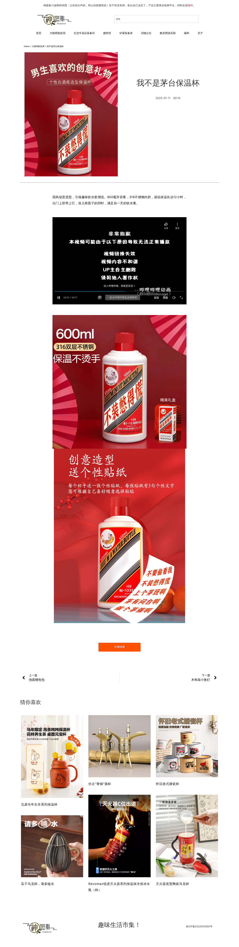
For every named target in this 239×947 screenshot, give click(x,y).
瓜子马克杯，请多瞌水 (37, 884)
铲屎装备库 (126, 33)
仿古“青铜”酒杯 (99, 784)
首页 (38, 33)
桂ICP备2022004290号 (199, 926)
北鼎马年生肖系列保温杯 (39, 804)
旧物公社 (146, 33)
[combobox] (156, 19)
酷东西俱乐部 (168, 33)
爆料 (190, 5)
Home (26, 46)
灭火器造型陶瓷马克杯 (172, 884)
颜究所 (107, 33)
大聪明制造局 (57, 33)
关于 (200, 33)
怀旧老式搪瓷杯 (167, 784)
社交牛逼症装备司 (84, 33)
